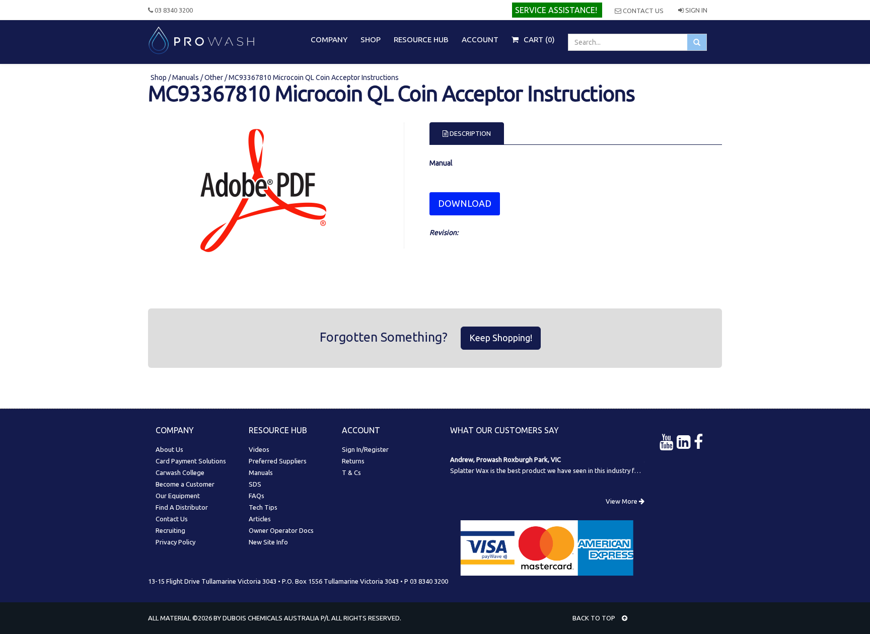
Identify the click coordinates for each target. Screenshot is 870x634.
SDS (255, 484)
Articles (260, 518)
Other (213, 77)
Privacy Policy (175, 541)
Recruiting (170, 530)
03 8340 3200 (173, 10)
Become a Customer (185, 484)
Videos (259, 449)
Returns (353, 460)
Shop (159, 77)
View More (622, 501)
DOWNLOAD (464, 203)
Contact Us (642, 10)
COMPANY (329, 39)
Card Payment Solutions (191, 460)
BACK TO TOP (594, 617)
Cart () (538, 39)
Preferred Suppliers (278, 460)
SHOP (370, 39)
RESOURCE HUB (421, 39)
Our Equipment (178, 495)
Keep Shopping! (500, 338)
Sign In (695, 10)
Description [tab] (469, 133)
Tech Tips (263, 507)
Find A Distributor (182, 507)
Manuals (185, 77)
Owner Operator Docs (281, 530)
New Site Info (268, 541)
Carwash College (180, 472)
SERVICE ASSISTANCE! (556, 10)
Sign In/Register (365, 449)
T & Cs (351, 472)
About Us (169, 449)
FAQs (256, 495)
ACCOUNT (480, 39)
